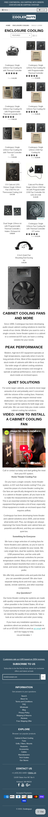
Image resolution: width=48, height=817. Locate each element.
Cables (24, 752)
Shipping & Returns (24, 715)
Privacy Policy (24, 713)
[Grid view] (34, 35)
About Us (24, 699)
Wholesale (24, 707)
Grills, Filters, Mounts (24, 744)
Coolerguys (27, 809)
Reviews (24, 718)
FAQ (24, 704)
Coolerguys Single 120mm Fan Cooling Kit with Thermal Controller (12, 67)
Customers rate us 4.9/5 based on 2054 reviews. (24, 659)
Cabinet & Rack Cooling (24, 738)
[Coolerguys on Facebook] (19, 785)
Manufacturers (24, 755)
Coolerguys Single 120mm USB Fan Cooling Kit (35, 150)
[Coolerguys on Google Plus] (28, 785)
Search (24, 696)
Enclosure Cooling (21, 25)
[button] (12, 73)
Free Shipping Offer (24, 721)
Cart (43, 10)
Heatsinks (24, 746)
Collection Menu (23, 635)
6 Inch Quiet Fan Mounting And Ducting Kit (24, 257)
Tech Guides (24, 757)
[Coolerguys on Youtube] (22, 785)
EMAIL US (32, 773)
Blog (24, 710)
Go (43, 677)
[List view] (36, 35)
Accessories (24, 749)
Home (8, 25)
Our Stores (24, 760)
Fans (24, 741)
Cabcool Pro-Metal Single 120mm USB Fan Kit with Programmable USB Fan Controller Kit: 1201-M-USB (35, 189)
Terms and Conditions (24, 702)
